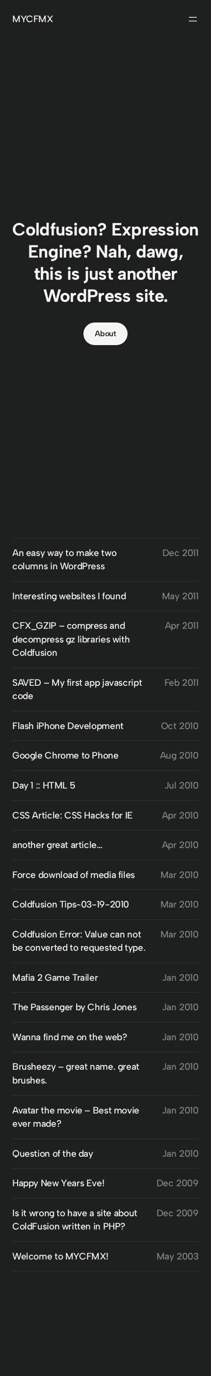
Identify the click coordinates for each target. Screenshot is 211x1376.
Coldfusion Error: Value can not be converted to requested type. (78, 941)
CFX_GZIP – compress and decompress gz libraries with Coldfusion (71, 639)
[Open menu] (193, 19)
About (105, 333)
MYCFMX (32, 19)
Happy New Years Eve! (58, 1183)
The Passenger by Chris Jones (74, 1007)
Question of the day (52, 1153)
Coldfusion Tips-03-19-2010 (70, 904)
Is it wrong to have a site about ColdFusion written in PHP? (74, 1219)
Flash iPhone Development (68, 726)
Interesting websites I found (69, 596)
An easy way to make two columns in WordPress (64, 559)
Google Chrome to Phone (65, 755)
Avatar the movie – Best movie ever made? (75, 1117)
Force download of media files (73, 874)
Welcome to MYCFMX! (60, 1256)
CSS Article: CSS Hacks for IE (72, 815)
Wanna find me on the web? (69, 1037)
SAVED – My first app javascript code (77, 689)
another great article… (57, 844)
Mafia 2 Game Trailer (55, 977)
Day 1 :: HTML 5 (43, 785)
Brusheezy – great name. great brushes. (75, 1073)
